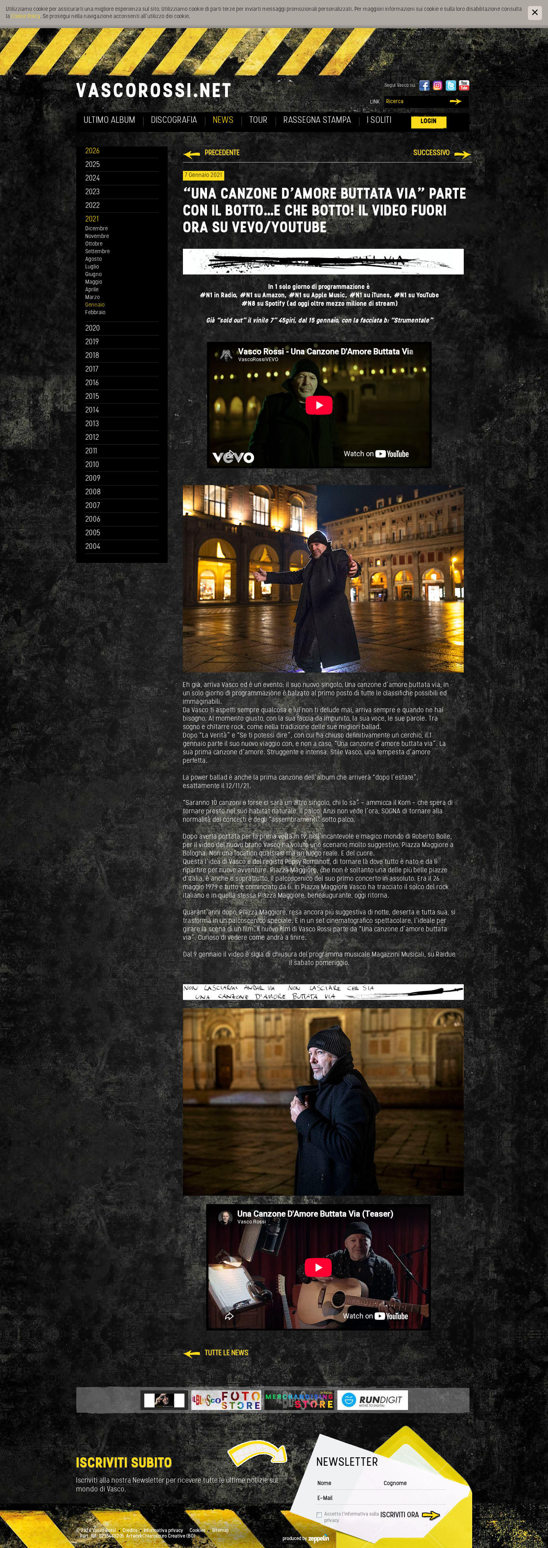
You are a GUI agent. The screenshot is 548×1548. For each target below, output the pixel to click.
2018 (92, 356)
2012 (92, 438)
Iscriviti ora (400, 1515)
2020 (92, 329)
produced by (296, 1538)
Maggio (93, 282)
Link (375, 102)
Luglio (92, 267)
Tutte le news (227, 1353)
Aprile (92, 290)
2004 (93, 547)
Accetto (352, 1517)
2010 (92, 465)
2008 (93, 492)
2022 (92, 206)
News (223, 120)
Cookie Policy (25, 17)
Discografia (174, 120)
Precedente (222, 153)
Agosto (93, 259)
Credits (130, 1530)
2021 (92, 219)
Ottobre (94, 244)
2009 (93, 479)
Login (429, 121)
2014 (92, 410)
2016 (92, 383)
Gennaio (95, 305)
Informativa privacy (163, 1530)
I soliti (379, 120)
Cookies (198, 1530)
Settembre (97, 252)
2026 (92, 151)
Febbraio (95, 313)
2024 (92, 179)
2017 (92, 370)
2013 (92, 424)
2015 (92, 397)
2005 (93, 533)
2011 (91, 451)
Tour (259, 120)
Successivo (432, 153)
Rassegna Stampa (317, 120)
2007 (92, 506)
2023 (92, 192)
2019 (92, 342)
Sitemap (220, 1530)
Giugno (93, 275)
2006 (93, 520)
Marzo (92, 298)
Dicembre (96, 229)
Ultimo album (110, 120)
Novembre (97, 237)
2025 (92, 165)
